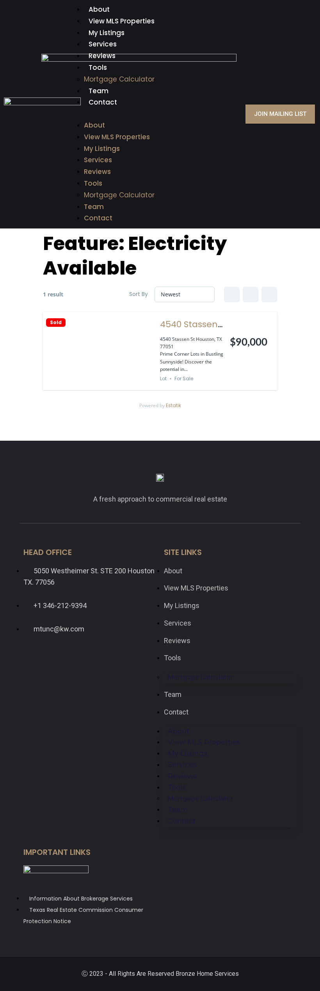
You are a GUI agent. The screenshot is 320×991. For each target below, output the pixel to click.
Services (103, 44)
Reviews (102, 55)
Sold (56, 322)
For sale (183, 378)
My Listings (106, 32)
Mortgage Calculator (119, 79)
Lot (163, 378)
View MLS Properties (122, 21)
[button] (160, 114)
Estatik (173, 405)
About (99, 9)
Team (98, 91)
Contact (103, 102)
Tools (98, 67)
